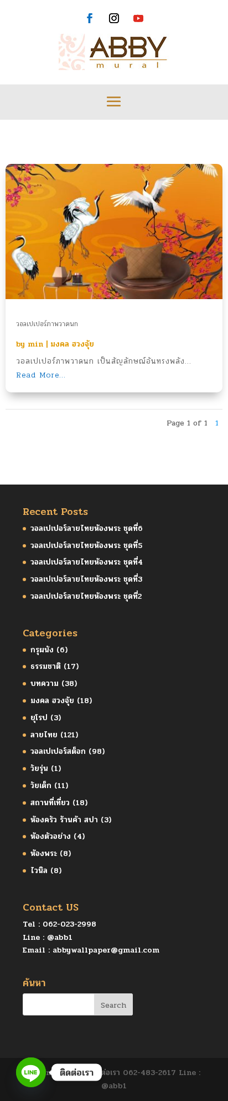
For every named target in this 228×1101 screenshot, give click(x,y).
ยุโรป (39, 718)
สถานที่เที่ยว (50, 803)
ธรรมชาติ (45, 666)
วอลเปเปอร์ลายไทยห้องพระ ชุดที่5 (86, 545)
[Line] (31, 1072)
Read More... (41, 375)
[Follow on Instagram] (114, 18)
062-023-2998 (69, 924)
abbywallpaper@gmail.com (106, 950)
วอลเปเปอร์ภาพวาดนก (47, 324)
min (35, 344)
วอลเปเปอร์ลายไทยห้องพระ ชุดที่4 (86, 562)
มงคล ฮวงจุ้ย (72, 344)
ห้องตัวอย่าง (50, 836)
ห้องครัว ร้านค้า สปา (64, 820)
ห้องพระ (43, 853)
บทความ (44, 683)
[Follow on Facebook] (90, 18)
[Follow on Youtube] (138, 18)
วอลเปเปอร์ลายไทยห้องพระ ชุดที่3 (86, 579)
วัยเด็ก (40, 785)
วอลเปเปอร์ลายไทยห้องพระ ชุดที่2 (86, 596)
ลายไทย (44, 735)
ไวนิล (39, 870)
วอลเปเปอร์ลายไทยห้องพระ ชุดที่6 (86, 528)
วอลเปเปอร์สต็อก (58, 751)
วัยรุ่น (39, 768)
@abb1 (59, 937)
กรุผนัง (42, 650)
